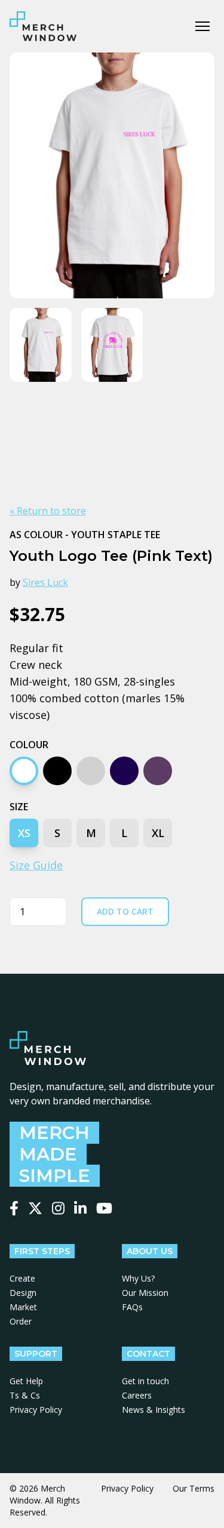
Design (23, 1292)
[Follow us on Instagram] (58, 1208)
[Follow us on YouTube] (104, 1208)
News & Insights (153, 1409)
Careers (137, 1395)
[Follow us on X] (35, 1208)
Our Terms (193, 1488)
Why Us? (138, 1278)
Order (21, 1321)
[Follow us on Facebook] (14, 1208)
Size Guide (36, 865)
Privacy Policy (36, 1409)
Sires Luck (45, 582)
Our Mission (145, 1292)
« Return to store (48, 510)
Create (22, 1278)
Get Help (26, 1381)
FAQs (132, 1307)
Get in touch (145, 1381)
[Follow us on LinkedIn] (80, 1208)
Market (23, 1307)
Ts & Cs (25, 1395)
